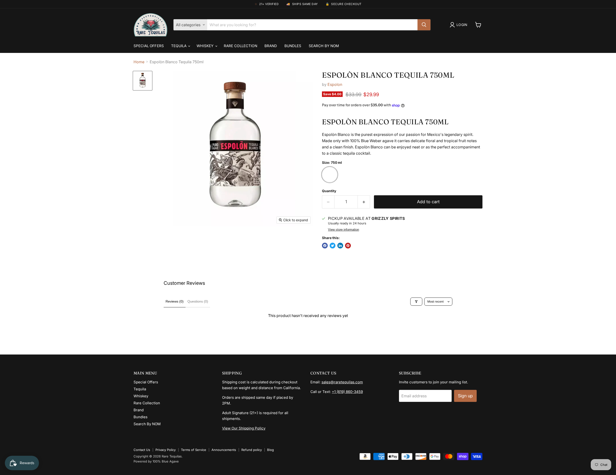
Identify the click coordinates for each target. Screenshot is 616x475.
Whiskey (205, 46)
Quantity (329, 191)
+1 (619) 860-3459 (347, 391)
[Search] (423, 24)
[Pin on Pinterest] (348, 245)
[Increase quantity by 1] (364, 202)
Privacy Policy (165, 450)
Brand (270, 46)
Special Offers (149, 46)
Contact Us (142, 450)
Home (139, 62)
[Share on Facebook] (325, 245)
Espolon (334, 84)
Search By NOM (324, 46)
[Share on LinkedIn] (340, 245)
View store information (343, 229)
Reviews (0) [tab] (175, 301)
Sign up (465, 395)
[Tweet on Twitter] (332, 245)
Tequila (179, 46)
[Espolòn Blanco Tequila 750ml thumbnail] (142, 80)
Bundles (293, 46)
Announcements (224, 450)
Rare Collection (240, 46)
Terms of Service (193, 450)
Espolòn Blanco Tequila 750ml (388, 75)
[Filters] (416, 302)
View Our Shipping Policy (243, 428)
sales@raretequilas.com (342, 382)
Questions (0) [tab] (197, 301)
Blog (270, 450)
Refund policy (251, 450)
